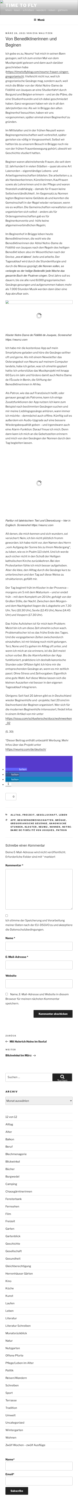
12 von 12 (11, 1117)
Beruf (9, 1146)
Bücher (10, 1169)
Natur (9, 1340)
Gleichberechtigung (18, 1266)
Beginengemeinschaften (35, 820)
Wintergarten (14, 1430)
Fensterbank (13, 1199)
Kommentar (14, 865)
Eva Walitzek (43, 33)
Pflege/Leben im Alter (19, 1363)
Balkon (9, 1139)
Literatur (11, 1318)
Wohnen (10, 1437)
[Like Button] (9, 796)
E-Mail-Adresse (16, 957)
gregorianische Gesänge (29, 823)
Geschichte (12, 1243)
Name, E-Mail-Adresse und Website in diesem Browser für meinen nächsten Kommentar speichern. (37, 999)
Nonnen (55, 827)
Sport (9, 1393)
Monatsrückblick (16, 1333)
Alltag (16, 815)
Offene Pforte (14, 1355)
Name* (10, 1459)
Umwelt (10, 1415)
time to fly (21, 5)
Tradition (11, 1408)
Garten (9, 1228)
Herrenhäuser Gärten (19, 1273)
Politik (9, 1370)
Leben (63, 815)
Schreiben (12, 1385)
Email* (9, 1474)
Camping (11, 1184)
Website (11, 975)
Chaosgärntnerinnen (18, 1191)
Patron (61, 830)
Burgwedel (12, 1176)
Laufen (10, 1303)
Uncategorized (14, 1422)
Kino (8, 1281)
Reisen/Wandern (16, 1378)
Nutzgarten (12, 1348)
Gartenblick (12, 1236)
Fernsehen (12, 1206)
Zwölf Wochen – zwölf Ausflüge (25, 1445)
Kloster (31, 827)
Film (8, 1214)
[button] (16, 769)
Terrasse (11, 1400)
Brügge (60, 820)
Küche (9, 1288)
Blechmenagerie (16, 1154)
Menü (41, 19)
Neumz (43, 827)
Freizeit (28, 815)
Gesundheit (12, 1258)
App (13, 820)
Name (10, 938)
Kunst (9, 1296)
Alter (8, 1132)
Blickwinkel (12, 1161)
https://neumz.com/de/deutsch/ (25, 749)
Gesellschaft (46, 815)
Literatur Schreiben (18, 1325)
